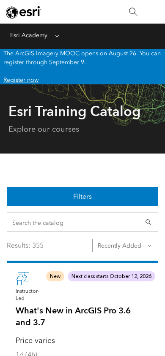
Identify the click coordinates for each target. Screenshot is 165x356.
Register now (20, 80)
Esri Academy (28, 35)
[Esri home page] (23, 12)
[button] (148, 222)
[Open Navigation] (154, 12)
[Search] (133, 12)
